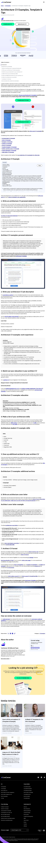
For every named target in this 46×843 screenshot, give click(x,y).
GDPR (25, 818)
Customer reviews (27, 812)
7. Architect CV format (6, 79)
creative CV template (31, 564)
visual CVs (37, 566)
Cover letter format (27, 794)
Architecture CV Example (6, 66)
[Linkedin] (41, 777)
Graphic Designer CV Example (9, 147)
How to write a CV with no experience (7, 792)
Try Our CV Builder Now (23, 678)
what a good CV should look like (30, 576)
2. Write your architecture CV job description (10, 70)
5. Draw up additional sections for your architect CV (12, 75)
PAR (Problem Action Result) (12, 316)
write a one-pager (26, 560)
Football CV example (5, 806)
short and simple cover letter (12, 543)
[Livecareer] (6, 777)
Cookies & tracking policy (28, 816)
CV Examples (8, 5)
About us (25, 806)
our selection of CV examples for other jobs (28, 155)
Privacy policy (26, 814)
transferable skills (10, 544)
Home (2, 5)
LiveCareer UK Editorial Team (7, 20)
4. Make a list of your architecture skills (9, 73)
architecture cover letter (11, 525)
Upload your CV (22, 24)
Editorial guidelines (27, 810)
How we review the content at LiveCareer (10, 81)
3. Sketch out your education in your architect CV (11, 72)
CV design (30, 557)
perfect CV (6, 380)
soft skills (15, 424)
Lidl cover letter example (5, 816)
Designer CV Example (7, 142)
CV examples (3, 788)
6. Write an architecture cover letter (9, 77)
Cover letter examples (28, 790)
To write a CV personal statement (9, 215)
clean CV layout (25, 554)
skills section (14, 423)
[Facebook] (38, 777)
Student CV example (4, 808)
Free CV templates (4, 796)
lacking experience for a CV (12, 388)
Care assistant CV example (6, 810)
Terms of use (26, 820)
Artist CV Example (6, 140)
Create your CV (7, 24)
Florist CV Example (6, 145)
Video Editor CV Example (8, 152)
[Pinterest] (44, 777)
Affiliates (25, 826)
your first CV (39, 388)
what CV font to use (33, 551)
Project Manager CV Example (9, 150)
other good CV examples (35, 131)
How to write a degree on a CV (6, 794)
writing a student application (28, 388)
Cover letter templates (28, 788)
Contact (25, 824)
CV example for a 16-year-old (6, 812)
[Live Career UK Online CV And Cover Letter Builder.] (6, 2)
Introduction (4, 64)
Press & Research (27, 808)
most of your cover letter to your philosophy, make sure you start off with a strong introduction (23, 499)
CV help (2, 798)
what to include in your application (16, 197)
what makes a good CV (14, 576)
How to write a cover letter (28, 792)
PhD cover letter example (5, 814)
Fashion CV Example (7, 143)
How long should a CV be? (7, 560)
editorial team (6, 619)
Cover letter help (27, 798)
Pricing (25, 822)
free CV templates (18, 564)
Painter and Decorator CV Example (10, 148)
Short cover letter (27, 796)
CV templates (3, 786)
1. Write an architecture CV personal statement (11, 68)
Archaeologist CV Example (8, 138)
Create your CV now (23, 100)
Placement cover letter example (6, 820)
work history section (8, 295)
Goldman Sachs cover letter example (8, 818)
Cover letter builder (27, 786)
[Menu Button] (44, 2)
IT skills (34, 423)
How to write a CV (4, 790)
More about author (5, 658)
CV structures (10, 567)
